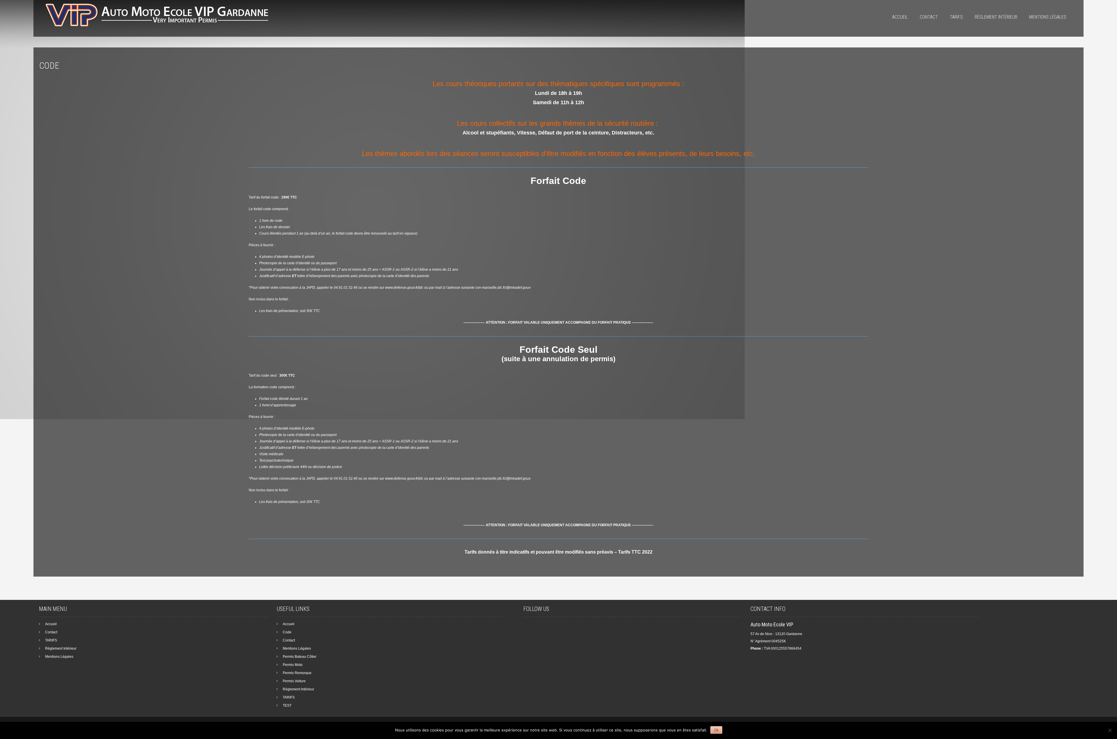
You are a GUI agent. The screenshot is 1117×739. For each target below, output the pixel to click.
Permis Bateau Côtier (299, 657)
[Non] (1110, 730)
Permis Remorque (297, 673)
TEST (287, 705)
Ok (716, 730)
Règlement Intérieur (996, 17)
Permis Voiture (294, 681)
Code (287, 632)
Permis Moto (293, 665)
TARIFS (956, 17)
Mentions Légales (1047, 17)
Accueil (900, 17)
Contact (929, 17)
